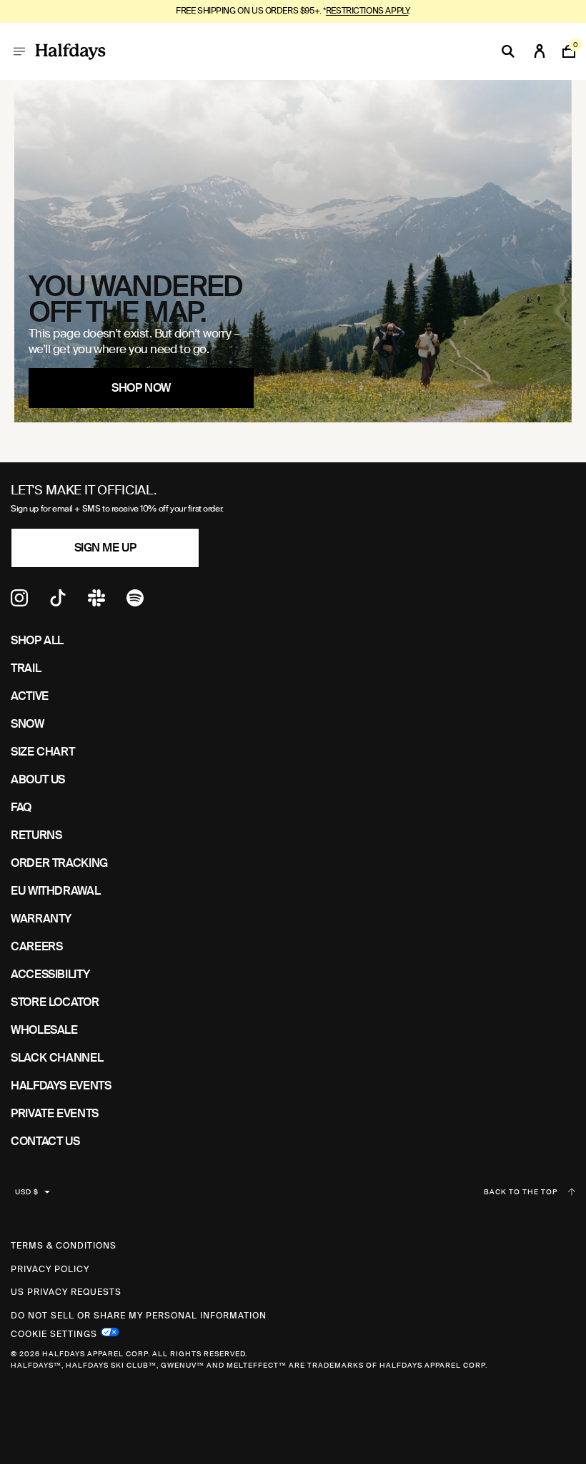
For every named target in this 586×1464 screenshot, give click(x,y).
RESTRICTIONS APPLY (367, 10)
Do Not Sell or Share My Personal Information (139, 1315)
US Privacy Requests (66, 1292)
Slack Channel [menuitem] (57, 1057)
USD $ (27, 1191)
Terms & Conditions (63, 1245)
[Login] (539, 51)
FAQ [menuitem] (21, 807)
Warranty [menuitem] (41, 918)
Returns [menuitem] (36, 835)
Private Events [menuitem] (55, 1113)
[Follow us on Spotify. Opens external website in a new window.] (135, 602)
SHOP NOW (140, 387)
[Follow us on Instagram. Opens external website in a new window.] (19, 602)
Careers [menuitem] (36, 946)
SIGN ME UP (105, 547)
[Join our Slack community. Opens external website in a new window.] (96, 602)
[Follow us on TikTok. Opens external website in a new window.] (57, 602)
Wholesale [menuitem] (44, 1029)
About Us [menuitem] (38, 779)
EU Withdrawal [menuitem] (55, 890)
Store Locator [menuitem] (55, 1002)
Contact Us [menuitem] (45, 1141)
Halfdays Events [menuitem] (61, 1085)
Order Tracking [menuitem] (59, 862)
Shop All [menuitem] (37, 640)
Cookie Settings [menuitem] (54, 1332)
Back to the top (520, 1192)
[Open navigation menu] (19, 51)
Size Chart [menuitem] (42, 751)
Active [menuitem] (30, 695)
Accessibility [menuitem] (50, 974)
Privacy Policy (50, 1269)
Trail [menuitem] (26, 668)
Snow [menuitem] (27, 723)
